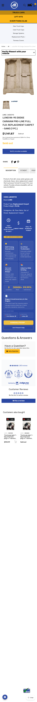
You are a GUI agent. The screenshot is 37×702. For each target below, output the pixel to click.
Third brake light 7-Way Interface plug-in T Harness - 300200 (26, 437)
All (13, 210)
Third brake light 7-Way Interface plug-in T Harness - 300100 (10, 437)
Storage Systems (18, 33)
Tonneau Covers (18, 40)
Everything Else (18, 21)
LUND (4, 115)
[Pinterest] (18, 162)
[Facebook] (12, 162)
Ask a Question (13, 351)
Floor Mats (19, 210)
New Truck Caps (18, 26)
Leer (5, 433)
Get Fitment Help (19, 327)
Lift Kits (18, 17)
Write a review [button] (19, 401)
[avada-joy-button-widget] (4, 697)
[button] (30, 5)
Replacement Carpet (16, 213)
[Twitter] (15, 162)
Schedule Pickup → (18, 322)
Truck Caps (18, 12)
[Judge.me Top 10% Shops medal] (28, 374)
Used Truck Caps (18, 30)
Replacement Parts (18, 37)
